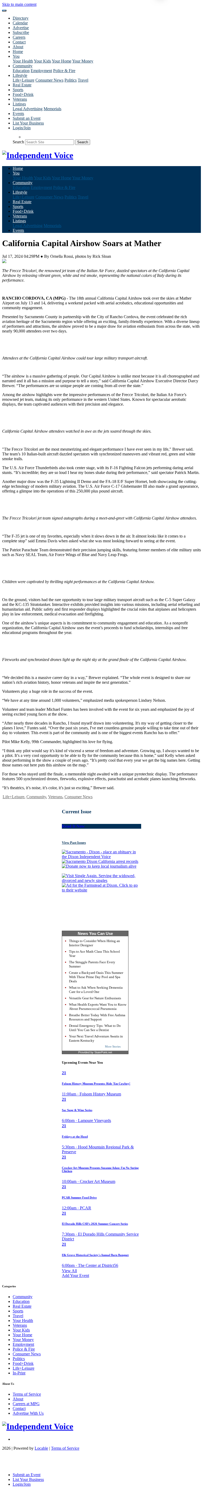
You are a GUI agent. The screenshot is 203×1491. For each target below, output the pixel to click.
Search (18, 142)
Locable (41, 1448)
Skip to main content (19, 4)
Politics (70, 80)
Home (18, 51)
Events (18, 113)
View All (69, 1270)
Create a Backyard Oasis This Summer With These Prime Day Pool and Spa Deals (96, 977)
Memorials (52, 108)
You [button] (16, 56)
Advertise (21, 27)
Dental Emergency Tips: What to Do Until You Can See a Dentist (95, 1028)
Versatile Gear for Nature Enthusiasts (95, 998)
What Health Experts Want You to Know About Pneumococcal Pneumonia (97, 1006)
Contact (19, 42)
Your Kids (42, 61)
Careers (19, 37)
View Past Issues (74, 843)
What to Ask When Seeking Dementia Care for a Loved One (96, 990)
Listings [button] (19, 104)
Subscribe (21, 32)
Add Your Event (75, 1275)
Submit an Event (26, 118)
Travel (83, 80)
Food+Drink (23, 94)
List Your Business (28, 123)
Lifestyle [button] (20, 75)
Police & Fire (64, 70)
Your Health (23, 61)
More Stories (113, 1046)
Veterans (20, 99)
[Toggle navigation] (4, 10)
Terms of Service (27, 1394)
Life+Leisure (23, 80)
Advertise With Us (28, 1413)
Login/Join (22, 128)
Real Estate (22, 85)
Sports (18, 89)
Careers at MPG (26, 1403)
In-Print (19, 1373)
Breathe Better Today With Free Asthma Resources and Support (97, 1017)
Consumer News (49, 80)
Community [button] (23, 66)
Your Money (82, 61)
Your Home (61, 61)
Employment (41, 70)
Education (21, 70)
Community (36, 797)
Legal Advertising (28, 108)
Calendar (20, 23)
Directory (21, 18)
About (18, 47)
